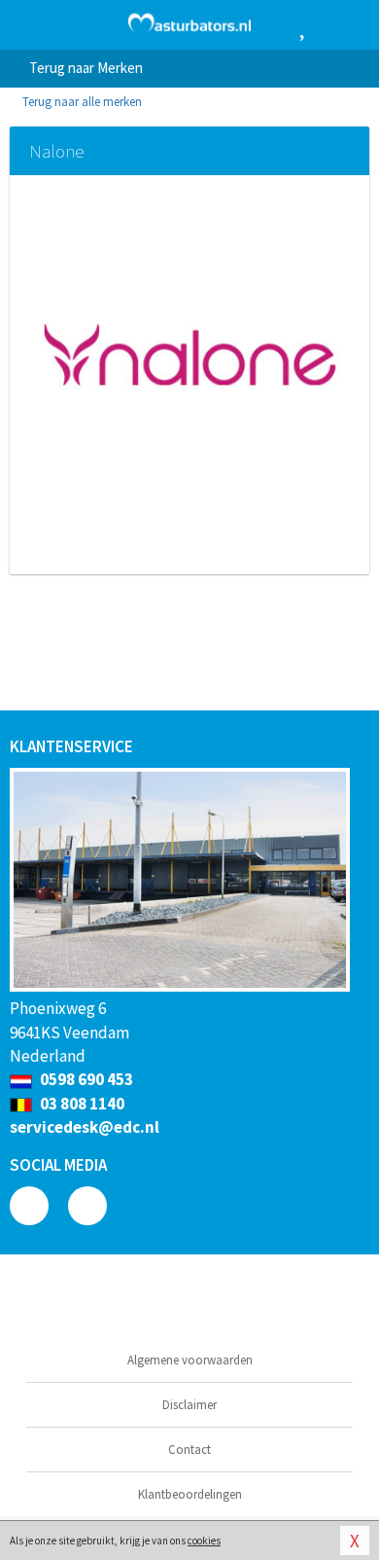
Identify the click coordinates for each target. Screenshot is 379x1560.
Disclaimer (189, 1405)
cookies (204, 1540)
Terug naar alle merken (80, 101)
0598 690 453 (85, 1079)
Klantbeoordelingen (190, 1494)
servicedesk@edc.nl (84, 1127)
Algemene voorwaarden (190, 1360)
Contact (189, 1449)
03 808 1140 (80, 1103)
